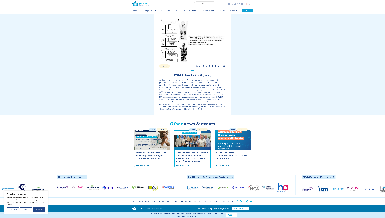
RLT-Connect (214, 201)
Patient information (168, 10)
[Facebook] (203, 66)
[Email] (224, 66)
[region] (26, 202)
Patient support (144, 201)
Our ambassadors (172, 201)
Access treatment (189, 10)
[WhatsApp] (212, 66)
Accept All (39, 210)
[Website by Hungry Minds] (252, 208)
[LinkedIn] (209, 66)
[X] (206, 66)
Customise (13, 210)
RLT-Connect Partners (295, 177)
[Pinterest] (215, 66)
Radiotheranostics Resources (214, 10)
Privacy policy (212, 209)
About (134, 10)
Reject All (26, 210)
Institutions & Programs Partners (186, 177)
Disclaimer (202, 209)
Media (232, 10)
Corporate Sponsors (48, 177)
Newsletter (240, 208)
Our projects (149, 10)
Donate (247, 10)
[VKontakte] (221, 66)
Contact (231, 201)
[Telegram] (218, 66)
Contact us (221, 4)
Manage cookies (223, 209)
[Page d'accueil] (140, 3)
